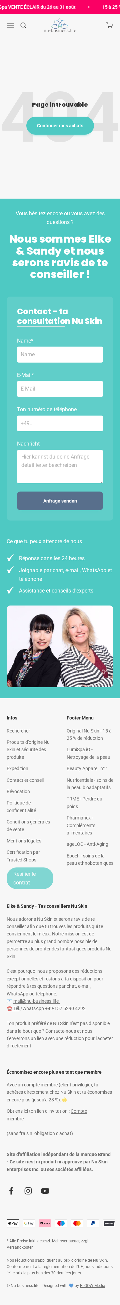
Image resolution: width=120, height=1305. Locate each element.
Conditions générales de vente (28, 825)
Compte (79, 1111)
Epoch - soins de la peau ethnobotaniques (90, 859)
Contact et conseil (25, 780)
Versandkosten (20, 1247)
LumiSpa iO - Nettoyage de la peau (88, 753)
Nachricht (28, 444)
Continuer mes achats (60, 125)
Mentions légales (24, 840)
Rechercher (18, 730)
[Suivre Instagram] (28, 1190)
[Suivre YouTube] (45, 1190)
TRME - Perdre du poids (84, 802)
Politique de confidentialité (21, 806)
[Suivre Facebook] (11, 1190)
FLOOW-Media (92, 1285)
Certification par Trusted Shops (23, 855)
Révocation (18, 791)
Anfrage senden (60, 501)
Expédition (17, 768)
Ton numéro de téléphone (47, 409)
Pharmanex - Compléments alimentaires (81, 825)
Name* (25, 341)
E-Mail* (25, 375)
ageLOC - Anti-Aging (87, 844)
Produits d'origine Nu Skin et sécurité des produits (28, 749)
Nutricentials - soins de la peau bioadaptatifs (90, 783)
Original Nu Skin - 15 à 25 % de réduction (89, 734)
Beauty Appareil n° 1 (87, 768)
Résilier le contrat (24, 878)
